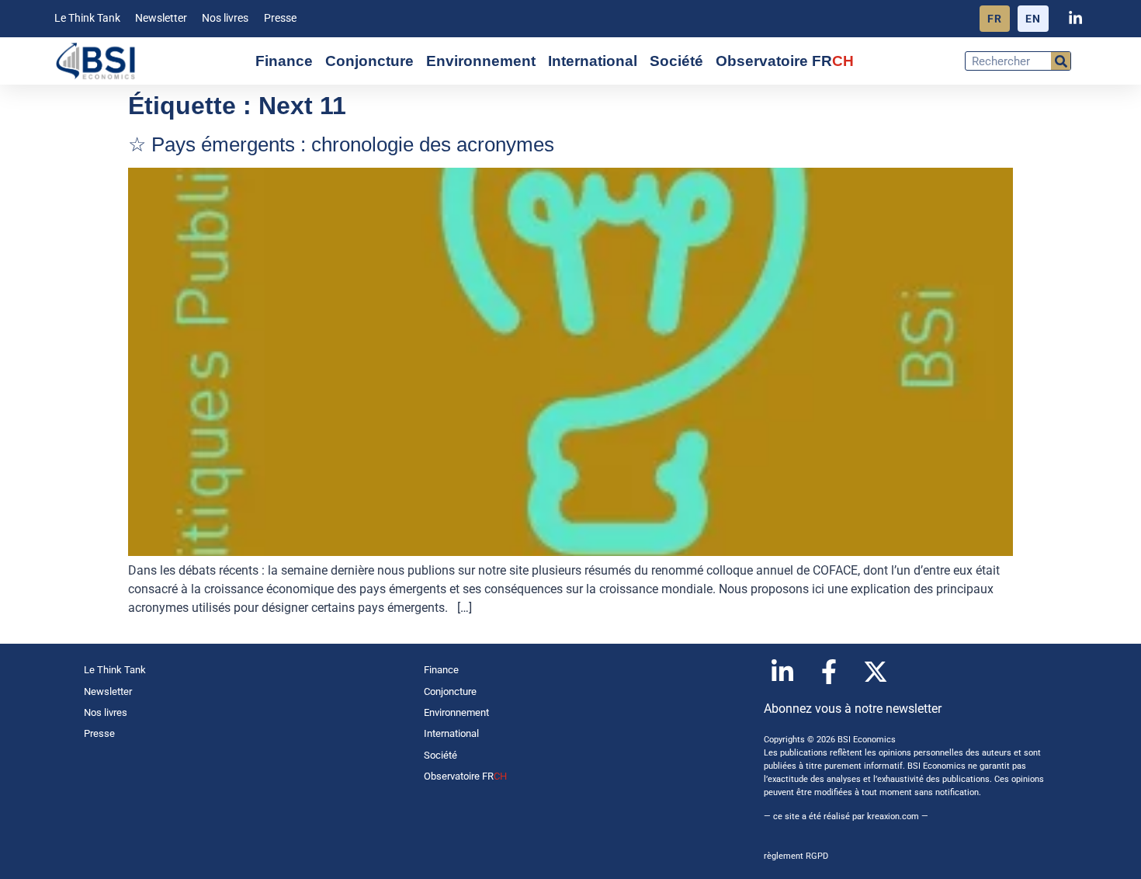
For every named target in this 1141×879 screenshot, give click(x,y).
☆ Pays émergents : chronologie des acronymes (341, 144)
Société (676, 61)
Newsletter (161, 18)
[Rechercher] (1060, 61)
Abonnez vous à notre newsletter (853, 708)
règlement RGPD (796, 856)
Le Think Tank (87, 18)
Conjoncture (369, 61)
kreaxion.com (893, 816)
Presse (280, 18)
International (592, 61)
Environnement (481, 61)
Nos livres (225, 18)
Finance (284, 61)
